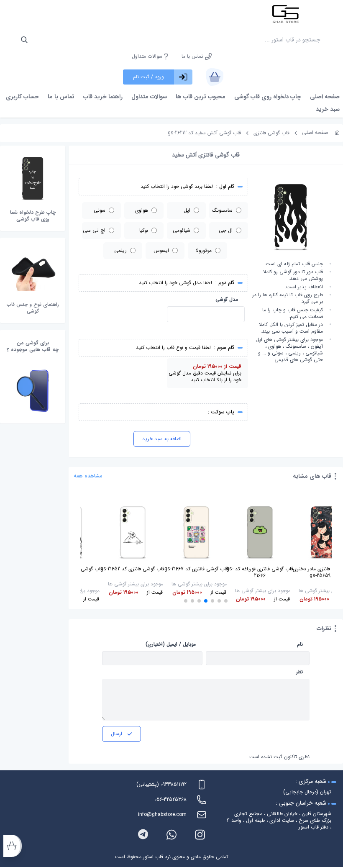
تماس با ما (193, 56)
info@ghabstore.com (162, 814)
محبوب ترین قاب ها (200, 96)
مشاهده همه (88, 476)
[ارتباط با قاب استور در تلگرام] (143, 834)
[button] (226, 601)
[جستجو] (24, 39)
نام (300, 644)
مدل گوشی (226, 299)
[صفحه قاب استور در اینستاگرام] (200, 834)
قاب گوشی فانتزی (271, 133)
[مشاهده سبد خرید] (214, 77)
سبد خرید (328, 109)
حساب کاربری (22, 96)
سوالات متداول (148, 56)
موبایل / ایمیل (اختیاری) (171, 644)
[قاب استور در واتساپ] (171, 834)
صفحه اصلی (325, 96)
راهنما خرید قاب (103, 96)
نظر (299, 672)
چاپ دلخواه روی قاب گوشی (267, 96)
